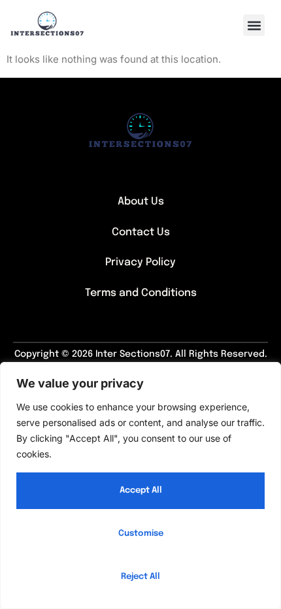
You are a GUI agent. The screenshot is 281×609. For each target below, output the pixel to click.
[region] (140, 485)
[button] (254, 25)
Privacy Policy (140, 262)
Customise (140, 533)
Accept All (141, 490)
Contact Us (141, 232)
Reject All (140, 576)
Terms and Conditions (141, 293)
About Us (141, 201)
